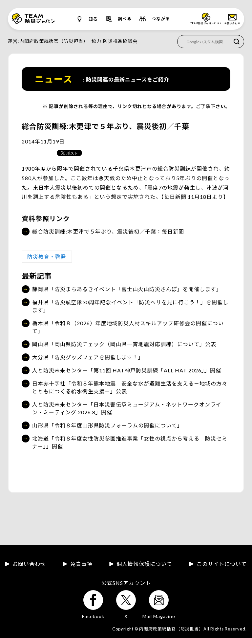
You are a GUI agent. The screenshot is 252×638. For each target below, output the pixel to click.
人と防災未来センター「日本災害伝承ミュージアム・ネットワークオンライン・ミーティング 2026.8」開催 (126, 408)
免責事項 (81, 564)
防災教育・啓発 (46, 256)
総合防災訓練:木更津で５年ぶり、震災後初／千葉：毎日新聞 (108, 231)
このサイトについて (222, 564)
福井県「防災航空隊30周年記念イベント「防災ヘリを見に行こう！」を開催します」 (130, 306)
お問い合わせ (29, 564)
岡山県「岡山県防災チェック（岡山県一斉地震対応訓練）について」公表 (124, 344)
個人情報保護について (144, 564)
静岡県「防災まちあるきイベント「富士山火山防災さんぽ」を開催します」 (127, 289)
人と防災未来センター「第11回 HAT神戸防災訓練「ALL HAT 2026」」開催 (126, 370)
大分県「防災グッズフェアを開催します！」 (88, 357)
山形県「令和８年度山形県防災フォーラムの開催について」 (107, 425)
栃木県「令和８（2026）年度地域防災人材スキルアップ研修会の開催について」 (128, 327)
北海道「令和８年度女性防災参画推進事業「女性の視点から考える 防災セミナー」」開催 (129, 442)
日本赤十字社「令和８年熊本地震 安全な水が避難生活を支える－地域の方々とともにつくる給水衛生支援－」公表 (129, 387)
